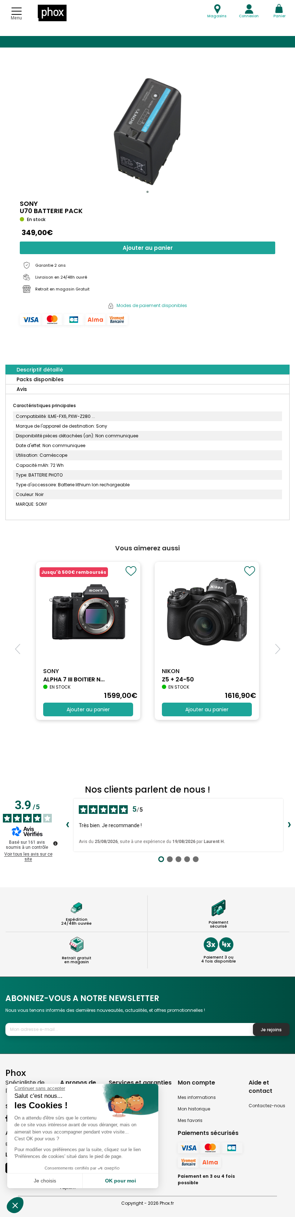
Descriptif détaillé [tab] (40, 369)
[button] (147, 192)
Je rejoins (271, 1030)
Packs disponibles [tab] (40, 379)
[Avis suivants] (289, 825)
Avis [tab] (22, 389)
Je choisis (45, 1181)
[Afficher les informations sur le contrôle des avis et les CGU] (55, 843)
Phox (15, 1072)
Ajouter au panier (148, 248)
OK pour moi (120, 1181)
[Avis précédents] (67, 825)
